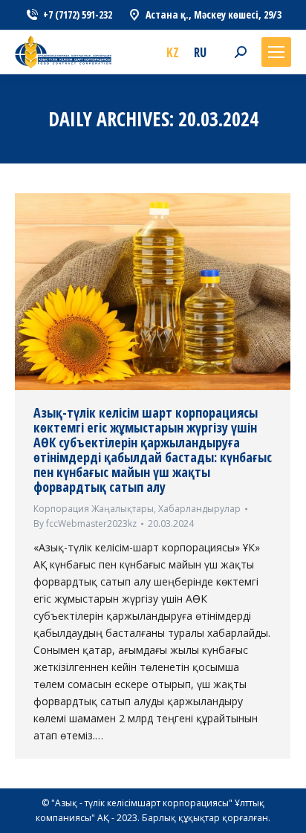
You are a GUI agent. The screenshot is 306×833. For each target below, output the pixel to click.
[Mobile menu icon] (276, 52)
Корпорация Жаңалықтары (93, 508)
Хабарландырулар (199, 508)
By (85, 523)
